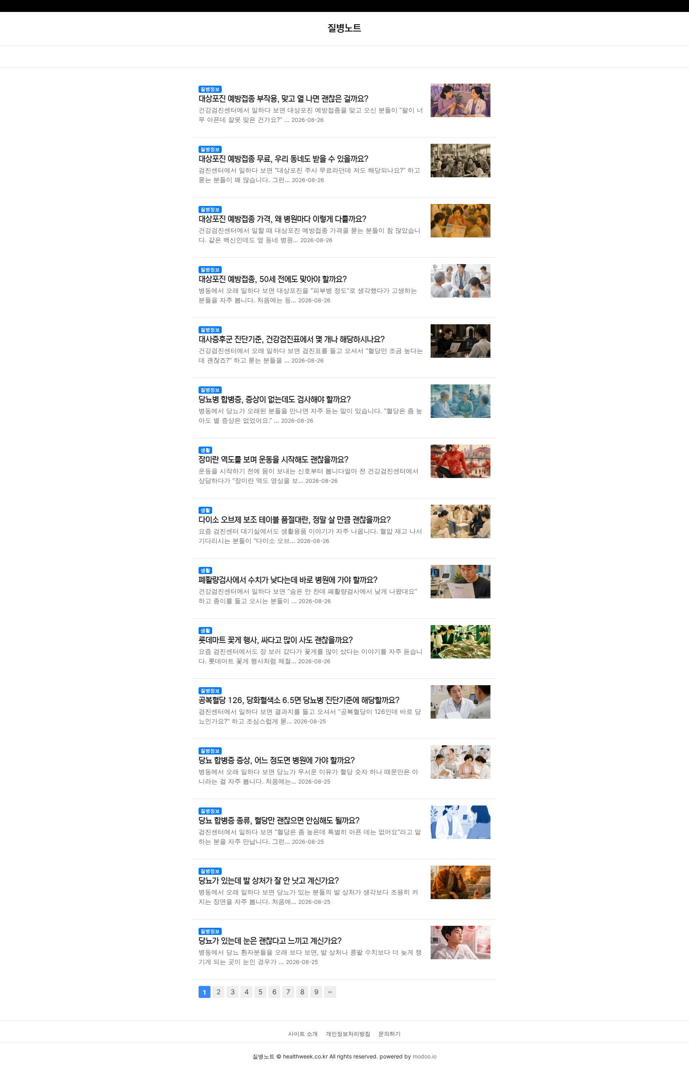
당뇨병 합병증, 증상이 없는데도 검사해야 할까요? (275, 399)
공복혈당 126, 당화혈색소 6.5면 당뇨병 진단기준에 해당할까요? (299, 700)
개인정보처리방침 (348, 1033)
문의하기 (389, 1033)
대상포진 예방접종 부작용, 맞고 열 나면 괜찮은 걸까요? (283, 99)
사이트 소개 (303, 1033)
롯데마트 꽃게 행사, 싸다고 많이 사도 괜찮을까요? (276, 640)
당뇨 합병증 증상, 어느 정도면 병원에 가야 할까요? (277, 760)
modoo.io (425, 1056)
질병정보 (210, 89)
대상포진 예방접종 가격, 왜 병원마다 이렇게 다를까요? (282, 219)
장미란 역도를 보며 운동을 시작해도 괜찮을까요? (273, 459)
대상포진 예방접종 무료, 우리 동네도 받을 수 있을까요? (283, 159)
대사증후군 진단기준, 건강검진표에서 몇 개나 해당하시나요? (292, 339)
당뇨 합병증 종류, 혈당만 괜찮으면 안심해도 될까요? (279, 820)
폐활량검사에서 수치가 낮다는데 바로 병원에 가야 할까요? (288, 580)
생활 (205, 450)
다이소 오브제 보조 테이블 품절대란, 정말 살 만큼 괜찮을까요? (295, 520)
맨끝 (330, 992)
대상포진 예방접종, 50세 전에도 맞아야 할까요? (273, 279)
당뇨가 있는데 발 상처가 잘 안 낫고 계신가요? (269, 881)
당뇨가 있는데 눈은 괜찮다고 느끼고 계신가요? (270, 941)
